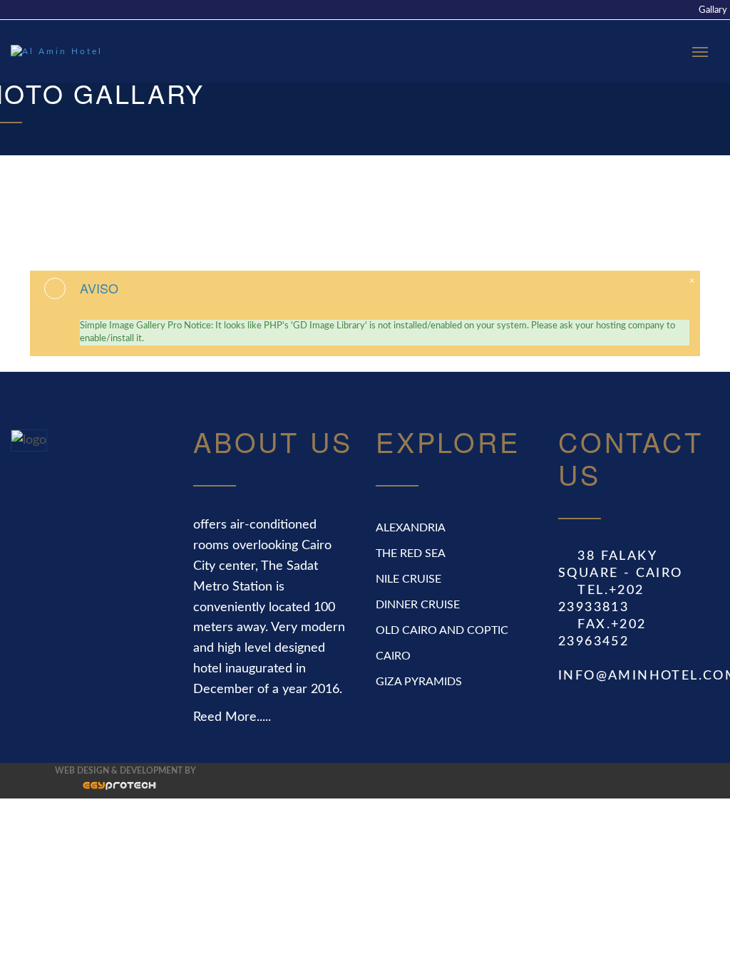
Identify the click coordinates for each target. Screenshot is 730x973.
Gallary (713, 10)
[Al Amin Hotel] (61, 51)
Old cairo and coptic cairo (442, 643)
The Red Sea (411, 553)
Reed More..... (232, 717)
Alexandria (411, 528)
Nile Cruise (408, 579)
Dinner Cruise (418, 604)
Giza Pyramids (419, 681)
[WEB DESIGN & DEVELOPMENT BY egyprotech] (105, 789)
